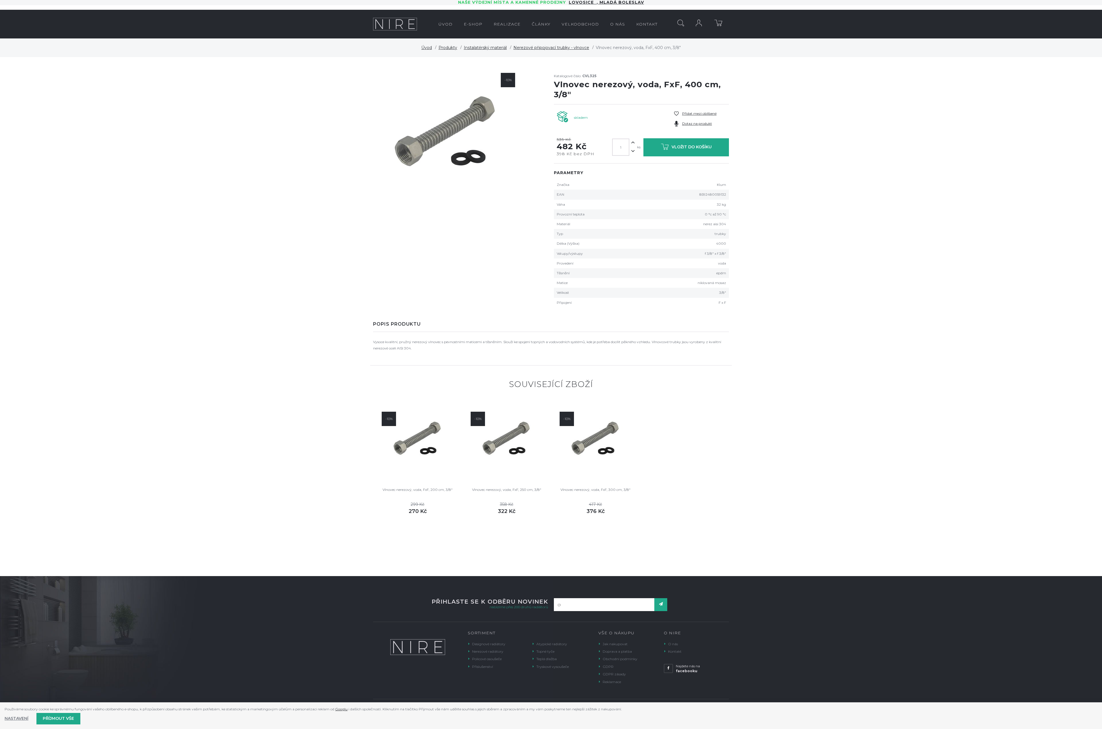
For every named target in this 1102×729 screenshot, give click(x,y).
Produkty (448, 47)
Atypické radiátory (551, 644)
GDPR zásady (614, 674)
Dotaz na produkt (697, 123)
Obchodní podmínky (620, 659)
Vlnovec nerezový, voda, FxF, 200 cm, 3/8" (418, 489)
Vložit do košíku (692, 146)
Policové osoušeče (487, 659)
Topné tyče (545, 651)
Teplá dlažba (546, 659)
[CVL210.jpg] (445, 133)
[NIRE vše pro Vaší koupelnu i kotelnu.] (395, 24)
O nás (673, 644)
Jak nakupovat (615, 644)
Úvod (426, 47)
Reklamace (612, 682)
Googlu (341, 709)
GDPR (608, 666)
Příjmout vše (58, 718)
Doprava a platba (617, 651)
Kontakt (675, 651)
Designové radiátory (488, 644)
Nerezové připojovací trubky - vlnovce (551, 47)
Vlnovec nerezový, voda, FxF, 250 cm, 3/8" (506, 489)
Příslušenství (482, 666)
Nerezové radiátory (487, 651)
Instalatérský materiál (485, 47)
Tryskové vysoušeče (552, 666)
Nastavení (16, 718)
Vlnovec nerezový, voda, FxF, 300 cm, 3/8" (595, 489)
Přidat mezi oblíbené (699, 113)
